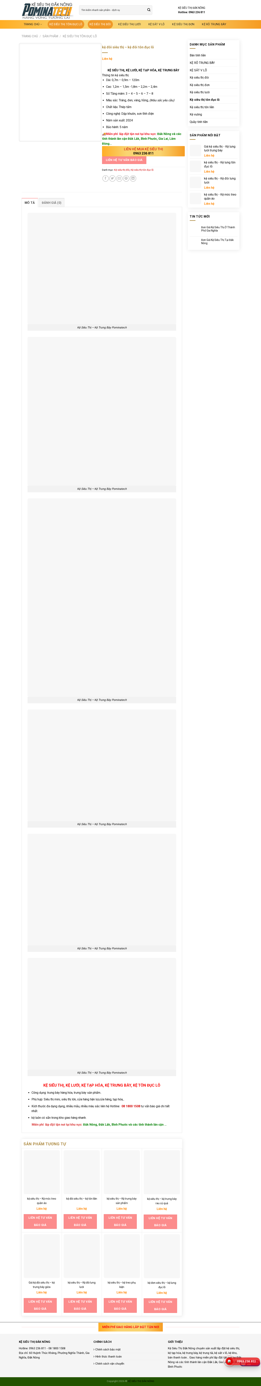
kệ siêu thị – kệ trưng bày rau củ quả (162, 1201)
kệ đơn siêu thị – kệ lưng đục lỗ (162, 1285)
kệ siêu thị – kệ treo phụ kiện (122, 1285)
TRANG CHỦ (32, 24)
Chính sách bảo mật (108, 1349)
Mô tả (30, 203)
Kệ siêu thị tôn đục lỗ (65, 24)
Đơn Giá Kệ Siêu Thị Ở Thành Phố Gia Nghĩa (218, 229)
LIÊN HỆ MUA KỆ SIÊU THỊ (143, 149)
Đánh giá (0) (52, 203)
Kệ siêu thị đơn (183, 24)
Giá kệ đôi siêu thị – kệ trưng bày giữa (42, 1285)
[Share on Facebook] (105, 178)
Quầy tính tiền (199, 122)
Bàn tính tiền (198, 55)
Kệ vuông (196, 114)
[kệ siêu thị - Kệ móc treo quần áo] (42, 1172)
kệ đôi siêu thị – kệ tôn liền (81, 1198)
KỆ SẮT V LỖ (156, 24)
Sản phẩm (50, 36)
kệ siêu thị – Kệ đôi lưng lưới (82, 1285)
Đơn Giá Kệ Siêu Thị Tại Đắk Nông (217, 241)
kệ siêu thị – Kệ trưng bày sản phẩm (122, 1201)
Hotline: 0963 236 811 (191, 12)
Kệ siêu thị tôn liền (202, 107)
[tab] (30, 202)
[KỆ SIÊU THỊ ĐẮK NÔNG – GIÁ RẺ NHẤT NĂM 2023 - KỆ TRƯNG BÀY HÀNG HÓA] (47, 10)
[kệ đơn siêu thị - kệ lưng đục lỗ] (162, 1256)
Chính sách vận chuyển (109, 1363)
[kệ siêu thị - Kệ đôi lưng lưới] (82, 1256)
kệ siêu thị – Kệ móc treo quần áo (41, 1201)
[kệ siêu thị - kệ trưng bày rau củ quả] (162, 1172)
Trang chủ (30, 36)
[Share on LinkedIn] (133, 178)
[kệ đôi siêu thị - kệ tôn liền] (82, 1172)
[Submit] (149, 10)
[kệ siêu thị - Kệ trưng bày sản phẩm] (122, 1172)
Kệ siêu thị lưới (129, 24)
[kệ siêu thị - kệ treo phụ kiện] (122, 1256)
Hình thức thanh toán (108, 1356)
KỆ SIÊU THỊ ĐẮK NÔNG (141, 1381)
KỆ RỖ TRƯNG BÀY (214, 24)
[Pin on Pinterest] (126, 178)
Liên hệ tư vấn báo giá (124, 160)
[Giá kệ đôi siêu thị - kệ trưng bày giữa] (42, 1256)
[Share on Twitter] (112, 178)
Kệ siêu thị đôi (100, 24)
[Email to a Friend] (119, 178)
